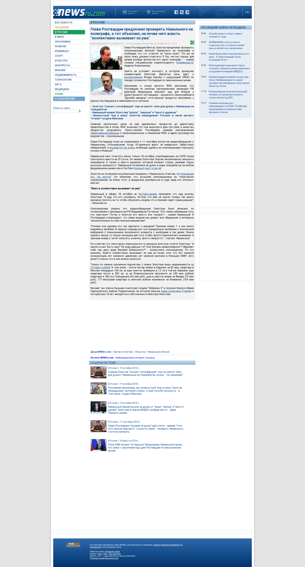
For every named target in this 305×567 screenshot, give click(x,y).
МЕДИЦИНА (62, 89)
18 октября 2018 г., (130, 403)
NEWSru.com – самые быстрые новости (108, 556)
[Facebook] (176, 12)
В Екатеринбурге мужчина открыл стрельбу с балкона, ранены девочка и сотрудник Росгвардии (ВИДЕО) (229, 68)
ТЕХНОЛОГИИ (63, 79)
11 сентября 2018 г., (130, 422)
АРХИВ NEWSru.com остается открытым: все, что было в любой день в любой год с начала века (226, 45)
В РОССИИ (61, 32)
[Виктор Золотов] (106, 58)
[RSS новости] (182, 12)
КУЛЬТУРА (61, 60)
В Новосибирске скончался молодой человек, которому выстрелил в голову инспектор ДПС (228, 94)
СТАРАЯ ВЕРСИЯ (65, 98)
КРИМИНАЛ (62, 51)
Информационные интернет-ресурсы (135, 357)
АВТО (58, 84)
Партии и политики (123, 352)
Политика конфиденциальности (104, 558)
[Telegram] (187, 12)
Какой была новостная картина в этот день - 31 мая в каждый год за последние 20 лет (229, 57)
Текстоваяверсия (132, 12)
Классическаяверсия (158, 12)
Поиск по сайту (61, 108)
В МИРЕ (59, 36)
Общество (140, 352)
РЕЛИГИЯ (60, 46)
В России (98, 22)
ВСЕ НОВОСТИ (63, 22)
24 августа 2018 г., (129, 440)
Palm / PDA (102, 554)
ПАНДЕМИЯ (62, 27)
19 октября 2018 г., (130, 368)
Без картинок (115, 554)
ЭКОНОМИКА (63, 41)
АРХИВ (59, 94)
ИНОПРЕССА (62, 65)
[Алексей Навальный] (106, 83)
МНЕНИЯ (60, 70)
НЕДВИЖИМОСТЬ (66, 74)
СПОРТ (59, 55)
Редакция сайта (112, 551)
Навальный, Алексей (158, 352)
